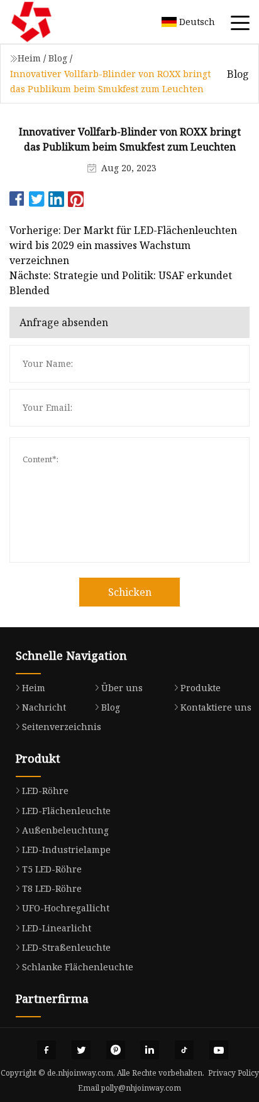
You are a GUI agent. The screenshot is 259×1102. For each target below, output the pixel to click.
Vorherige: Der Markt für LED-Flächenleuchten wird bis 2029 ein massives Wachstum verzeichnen (123, 245)
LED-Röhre (45, 791)
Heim (29, 58)
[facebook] (46, 1050)
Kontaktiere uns (215, 707)
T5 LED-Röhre (52, 869)
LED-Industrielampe (66, 850)
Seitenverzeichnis (61, 727)
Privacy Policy (233, 1073)
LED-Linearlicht (56, 928)
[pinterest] (115, 1050)
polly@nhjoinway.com (141, 1088)
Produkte (200, 688)
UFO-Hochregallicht (65, 908)
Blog (57, 58)
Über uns (122, 688)
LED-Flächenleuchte (66, 811)
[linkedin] (149, 1050)
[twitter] (81, 1050)
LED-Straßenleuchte (66, 947)
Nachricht (44, 707)
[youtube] (218, 1050)
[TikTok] (184, 1050)
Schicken (130, 592)
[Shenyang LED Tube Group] (47, 22)
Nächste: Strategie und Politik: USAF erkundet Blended (120, 282)
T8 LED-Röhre (52, 888)
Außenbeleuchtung (65, 830)
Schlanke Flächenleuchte (77, 967)
